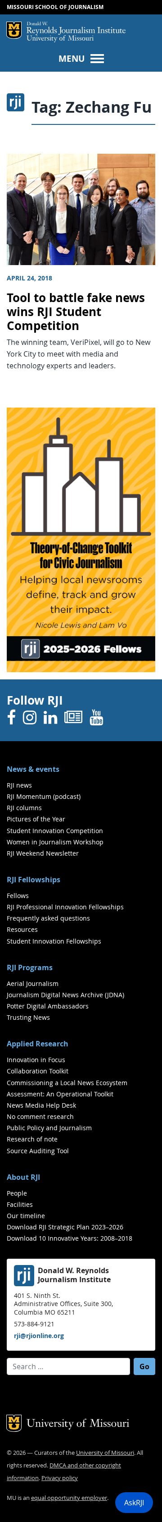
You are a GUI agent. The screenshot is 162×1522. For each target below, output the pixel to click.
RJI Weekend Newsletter (43, 853)
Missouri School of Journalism (55, 7)
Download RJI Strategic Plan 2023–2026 (65, 1227)
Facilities (20, 1204)
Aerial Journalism (32, 983)
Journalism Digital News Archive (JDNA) (65, 994)
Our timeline (26, 1215)
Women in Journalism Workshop (55, 842)
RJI (76, 28)
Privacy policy (59, 1478)
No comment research (40, 1116)
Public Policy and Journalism (49, 1127)
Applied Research (37, 1044)
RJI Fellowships (33, 880)
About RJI (23, 1177)
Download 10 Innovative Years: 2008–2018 (69, 1238)
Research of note (32, 1139)
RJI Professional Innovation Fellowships (65, 907)
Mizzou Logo (14, 30)
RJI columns (24, 807)
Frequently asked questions (48, 918)
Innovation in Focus (36, 1059)
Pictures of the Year (36, 819)
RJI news (19, 785)
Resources (22, 929)
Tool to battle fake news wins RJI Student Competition (76, 311)
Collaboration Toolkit (37, 1071)
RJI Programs (30, 967)
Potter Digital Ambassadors (48, 1006)
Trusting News (28, 1017)
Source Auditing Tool (38, 1150)
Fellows (18, 895)
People (17, 1193)
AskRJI (134, 1503)
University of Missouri (60, 39)
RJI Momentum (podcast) (44, 796)
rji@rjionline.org (39, 1335)
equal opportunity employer (69, 1498)
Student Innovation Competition (55, 830)
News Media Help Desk (41, 1105)
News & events (33, 769)
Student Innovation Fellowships (54, 941)
